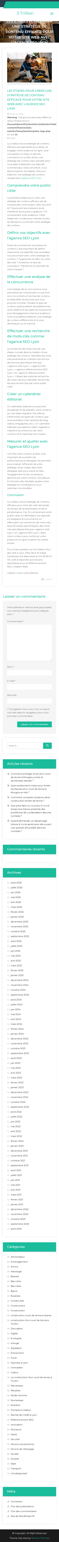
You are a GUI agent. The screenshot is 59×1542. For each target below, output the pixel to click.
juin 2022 (15, 1121)
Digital (12, 138)
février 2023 (17, 1082)
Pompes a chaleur (21, 1410)
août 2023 (16, 1058)
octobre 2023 (18, 1048)
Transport (16, 1468)
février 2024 (17, 1029)
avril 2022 (16, 1131)
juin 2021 (15, 1180)
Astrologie (16, 1271)
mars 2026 (16, 907)
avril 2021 (15, 1189)
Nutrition (15, 1405)
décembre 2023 (19, 1038)
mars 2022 (16, 1136)
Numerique (17, 1400)
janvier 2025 (17, 975)
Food (13, 1357)
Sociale (14, 1454)
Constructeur (18, 1305)
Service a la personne (22, 1444)
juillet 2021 (16, 1175)
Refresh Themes (40, 1538)
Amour (14, 1266)
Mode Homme (19, 1395)
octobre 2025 (18, 931)
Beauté (15, 1276)
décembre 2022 (19, 1092)
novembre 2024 (19, 985)
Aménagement (19, 1261)
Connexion (16, 1501)
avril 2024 (16, 1019)
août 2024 (16, 999)
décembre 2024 (19, 980)
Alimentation (18, 1257)
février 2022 (17, 1141)
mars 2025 (16, 965)
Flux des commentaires (23, 1511)
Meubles (15, 1390)
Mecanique (17, 1385)
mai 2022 (16, 1126)
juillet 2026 (16, 887)
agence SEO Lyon (24, 238)
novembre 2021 (19, 1155)
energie (15, 1343)
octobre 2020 (18, 1219)
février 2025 (17, 970)
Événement (17, 1353)
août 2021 (16, 1170)
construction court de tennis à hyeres (31, 1315)
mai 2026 (16, 897)
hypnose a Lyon (19, 1362)
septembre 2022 (20, 1107)
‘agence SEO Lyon (31, 178)
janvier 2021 (17, 1204)
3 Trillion (25, 13)
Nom (10, 666)
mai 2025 (16, 955)
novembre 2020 (19, 1214)
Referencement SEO (22, 1419)
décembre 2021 (19, 1150)
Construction (18, 1310)
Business (15, 1296)
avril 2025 (16, 960)
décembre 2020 (19, 1209)
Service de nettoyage (22, 1449)
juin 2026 (15, 892)
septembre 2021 (20, 1165)
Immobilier (17, 1367)
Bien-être (16, 1286)
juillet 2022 (16, 1116)
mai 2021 (15, 1185)
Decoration (17, 1328)
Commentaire (15, 621)
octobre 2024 (18, 990)
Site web (12, 695)
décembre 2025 (19, 921)
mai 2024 (16, 1014)
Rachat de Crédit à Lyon (24, 1415)
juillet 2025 (16, 946)
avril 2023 (16, 1072)
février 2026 (17, 912)
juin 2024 (15, 1009)
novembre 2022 (19, 1097)
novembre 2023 (19, 1043)
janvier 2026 (17, 916)
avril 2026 (16, 902)
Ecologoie (16, 1338)
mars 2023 (16, 1077)
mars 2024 (16, 1024)
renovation (16, 1424)
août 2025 (16, 941)
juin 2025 (15, 951)
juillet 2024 (16, 1004)
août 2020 (16, 1228)
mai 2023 (16, 1068)
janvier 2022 (17, 1146)
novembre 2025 (19, 926)
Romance (16, 1429)
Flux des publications (22, 1506)
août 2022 (16, 1111)
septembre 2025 (20, 936)
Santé (14, 1434)
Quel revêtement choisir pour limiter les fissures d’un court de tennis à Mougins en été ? (31, 789)
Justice (14, 1372)
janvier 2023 (17, 1087)
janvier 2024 (17, 1033)
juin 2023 (15, 1063)
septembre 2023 (20, 1053)
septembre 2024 (20, 994)
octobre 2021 (18, 1160)
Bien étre (16, 1281)
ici (17, 573)
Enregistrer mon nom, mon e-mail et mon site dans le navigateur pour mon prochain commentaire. (28, 712)
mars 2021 (16, 1194)
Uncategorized (19, 1473)
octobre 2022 (18, 1102)
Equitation (16, 1348)
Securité (15, 1439)
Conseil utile (17, 1300)
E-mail (11, 681)
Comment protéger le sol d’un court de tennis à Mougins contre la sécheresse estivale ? (30, 777)
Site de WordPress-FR (23, 1516)
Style (13, 1463)
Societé (15, 1458)
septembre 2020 (20, 1224)
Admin (49, 579)
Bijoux (14, 1291)
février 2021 (17, 1199)
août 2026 (16, 882)
